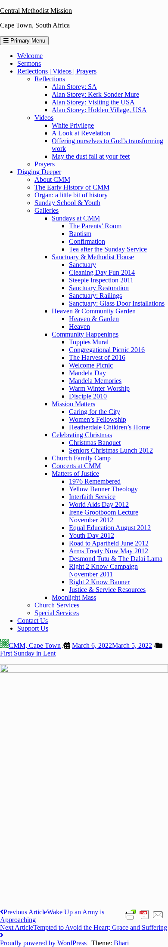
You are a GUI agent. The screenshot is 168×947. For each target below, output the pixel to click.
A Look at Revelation (81, 133)
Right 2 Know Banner (99, 581)
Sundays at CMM (76, 218)
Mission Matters (73, 404)
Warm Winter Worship (99, 388)
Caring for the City (94, 411)
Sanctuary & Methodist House (93, 257)
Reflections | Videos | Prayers (56, 71)
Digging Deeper (39, 171)
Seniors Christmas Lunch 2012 (111, 450)
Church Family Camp (81, 458)
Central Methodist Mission (36, 10)
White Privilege (73, 125)
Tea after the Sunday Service (108, 249)
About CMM (52, 179)
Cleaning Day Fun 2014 (102, 272)
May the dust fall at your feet (91, 156)
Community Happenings (85, 334)
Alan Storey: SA (74, 86)
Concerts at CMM (76, 465)
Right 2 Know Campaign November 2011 (103, 570)
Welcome (30, 55)
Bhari (121, 943)
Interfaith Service (92, 496)
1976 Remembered (95, 481)
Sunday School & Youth (67, 202)
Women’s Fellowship (97, 419)
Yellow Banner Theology (103, 489)
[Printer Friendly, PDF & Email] (144, 914)
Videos (43, 117)
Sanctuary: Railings (95, 295)
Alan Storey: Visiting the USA (93, 102)
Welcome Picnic (91, 365)
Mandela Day (87, 373)
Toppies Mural (89, 342)
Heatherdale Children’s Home (109, 427)
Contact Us (32, 620)
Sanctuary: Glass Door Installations (117, 303)
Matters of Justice (75, 473)
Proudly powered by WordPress (44, 943)
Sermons (29, 63)
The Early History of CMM (71, 187)
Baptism (80, 233)
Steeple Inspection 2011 (101, 280)
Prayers (44, 164)
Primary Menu (27, 40)
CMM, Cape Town (35, 645)
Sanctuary (82, 264)
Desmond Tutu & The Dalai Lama (115, 558)
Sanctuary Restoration (99, 287)
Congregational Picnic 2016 (107, 349)
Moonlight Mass (74, 597)
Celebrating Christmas (82, 434)
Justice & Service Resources (107, 589)
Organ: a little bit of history (71, 195)
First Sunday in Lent (28, 653)
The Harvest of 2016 (97, 357)
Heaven (79, 326)
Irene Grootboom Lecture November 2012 (103, 516)
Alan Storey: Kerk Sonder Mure (95, 94)
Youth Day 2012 (91, 535)
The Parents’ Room (95, 226)
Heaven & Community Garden (94, 311)
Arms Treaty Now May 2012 (108, 551)
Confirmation (87, 241)
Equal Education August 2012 (110, 527)
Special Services (56, 612)
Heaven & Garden (94, 318)
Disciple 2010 (88, 396)
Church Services (56, 605)
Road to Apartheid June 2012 (109, 543)
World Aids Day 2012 (99, 504)
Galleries (46, 210)
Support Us (32, 628)
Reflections (49, 79)
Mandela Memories (95, 380)
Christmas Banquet (95, 442)
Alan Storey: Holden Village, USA (99, 109)
